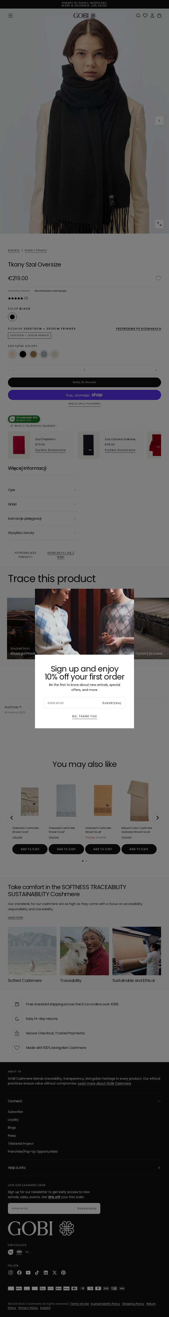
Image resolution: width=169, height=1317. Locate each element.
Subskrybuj (111, 703)
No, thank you (84, 716)
